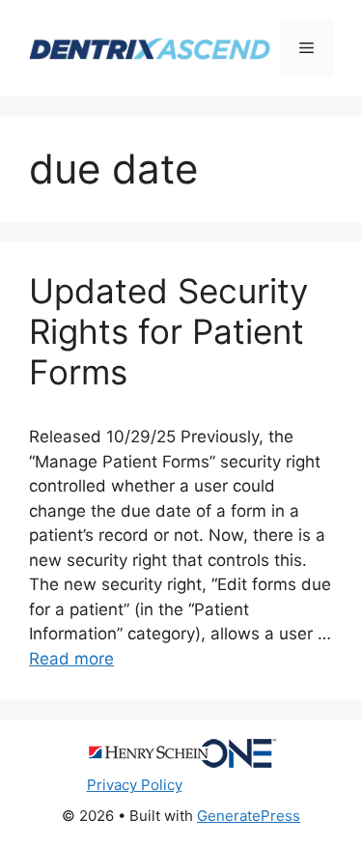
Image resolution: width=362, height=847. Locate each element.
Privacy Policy (134, 785)
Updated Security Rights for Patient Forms (168, 331)
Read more (71, 658)
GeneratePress (248, 815)
